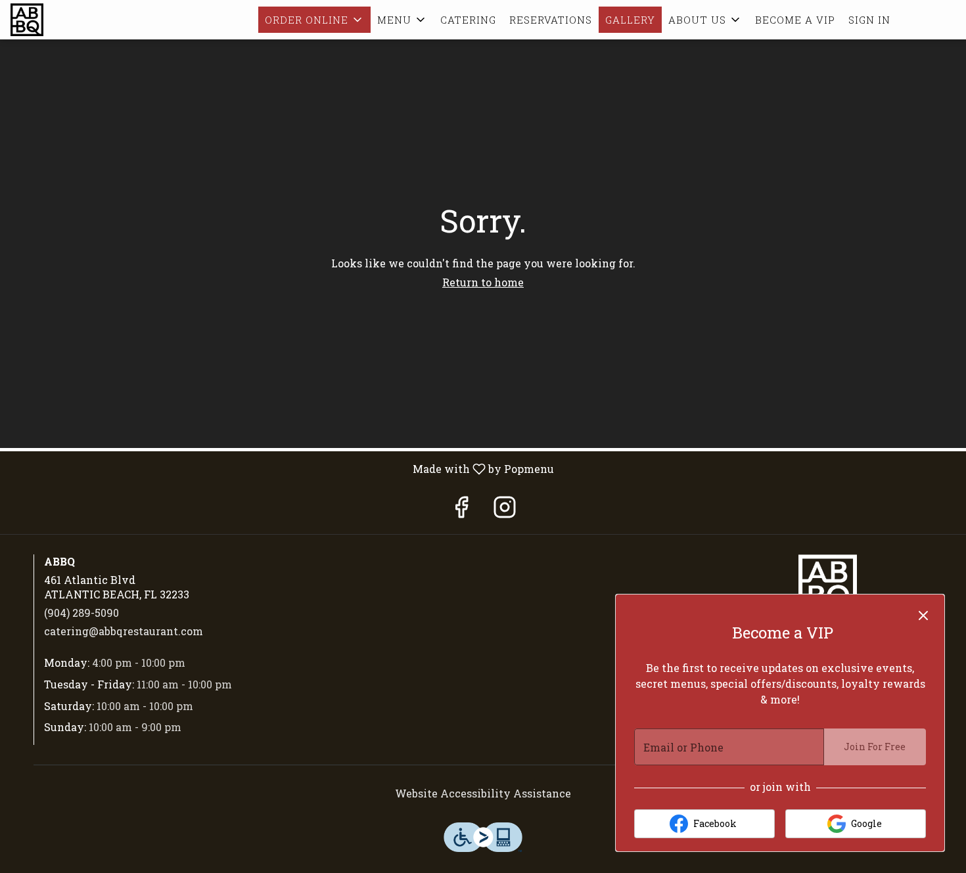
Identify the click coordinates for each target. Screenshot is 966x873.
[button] (314, 20)
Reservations (550, 19)
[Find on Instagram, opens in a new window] (505, 510)
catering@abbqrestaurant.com (123, 631)
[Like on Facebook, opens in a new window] (461, 510)
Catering (468, 19)
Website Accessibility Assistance (483, 793)
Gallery (630, 19)
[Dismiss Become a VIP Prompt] (923, 615)
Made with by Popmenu (282, 468)
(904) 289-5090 (81, 612)
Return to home (483, 282)
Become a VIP (795, 19)
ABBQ (828, 584)
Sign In (869, 19)
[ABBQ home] (70, 19)
